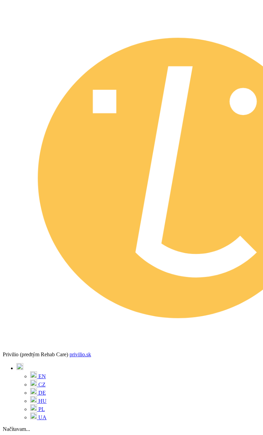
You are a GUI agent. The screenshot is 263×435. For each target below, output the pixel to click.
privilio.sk (80, 354)
